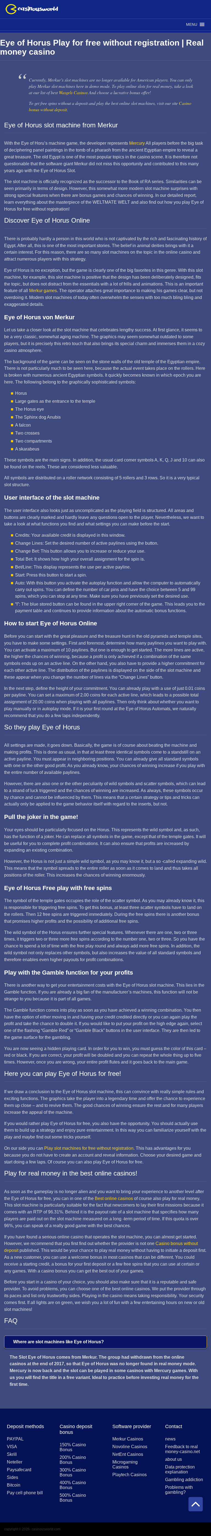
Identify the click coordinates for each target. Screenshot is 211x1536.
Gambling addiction (184, 1479)
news (170, 1439)
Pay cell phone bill (25, 1492)
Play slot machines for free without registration (89, 1148)
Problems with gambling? (179, 1490)
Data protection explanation (180, 1469)
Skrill (12, 1454)
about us (173, 1459)
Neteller (14, 1462)
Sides (12, 1477)
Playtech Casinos (129, 1474)
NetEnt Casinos (127, 1454)
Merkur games (43, 290)
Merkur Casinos (127, 1439)
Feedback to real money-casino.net (182, 1449)
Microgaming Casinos (125, 1464)
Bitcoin (13, 1485)
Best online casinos (114, 1198)
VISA (12, 1446)
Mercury (137, 143)
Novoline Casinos (129, 1446)
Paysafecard (19, 1469)
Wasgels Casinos (73, 92)
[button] (191, 24)
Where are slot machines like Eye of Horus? (58, 1341)
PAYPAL (15, 1439)
